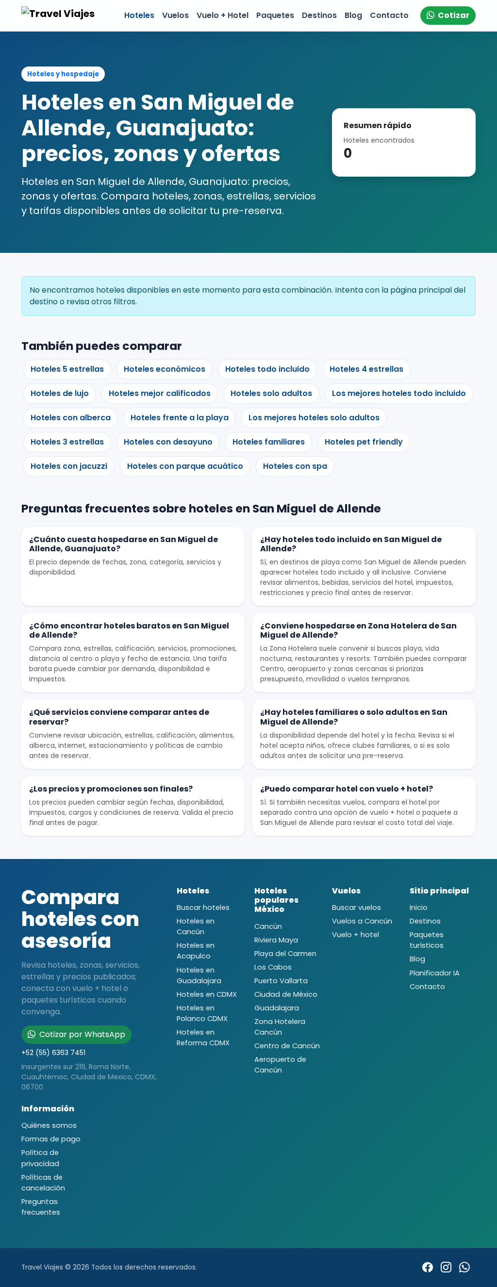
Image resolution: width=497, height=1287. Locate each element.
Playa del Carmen (285, 953)
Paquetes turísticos (427, 940)
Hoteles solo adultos (271, 393)
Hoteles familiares (268, 441)
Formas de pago (51, 1139)
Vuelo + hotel (355, 935)
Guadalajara (276, 1008)
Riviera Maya (276, 940)
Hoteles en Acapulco (196, 950)
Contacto (389, 15)
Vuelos (175, 15)
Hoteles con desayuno (168, 441)
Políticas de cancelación (43, 1182)
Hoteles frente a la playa (180, 417)
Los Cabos (273, 967)
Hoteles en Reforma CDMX (203, 1037)
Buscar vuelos (356, 907)
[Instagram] (446, 1267)
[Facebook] (427, 1267)
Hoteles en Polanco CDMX (202, 1013)
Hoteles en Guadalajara (199, 975)
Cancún (268, 926)
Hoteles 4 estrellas (366, 369)
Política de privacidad (40, 1158)
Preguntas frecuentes (40, 1207)
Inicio (419, 907)
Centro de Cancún (287, 1046)
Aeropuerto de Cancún (280, 1065)
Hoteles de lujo (60, 393)
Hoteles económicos (164, 369)
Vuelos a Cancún (362, 921)
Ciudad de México (285, 994)
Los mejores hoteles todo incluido (399, 393)
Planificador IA (435, 973)
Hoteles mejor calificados (160, 393)
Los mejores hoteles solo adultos (314, 417)
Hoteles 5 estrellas (67, 369)
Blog (353, 15)
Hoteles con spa (295, 466)
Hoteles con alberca (71, 417)
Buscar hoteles (203, 907)
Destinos (319, 15)
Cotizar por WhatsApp (81, 1034)
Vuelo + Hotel (222, 15)
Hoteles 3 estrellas (67, 441)
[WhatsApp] (464, 1267)
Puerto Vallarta (281, 981)
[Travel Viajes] (60, 15)
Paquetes (275, 15)
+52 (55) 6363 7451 (53, 1052)
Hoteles (139, 15)
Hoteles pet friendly (364, 441)
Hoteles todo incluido (267, 369)
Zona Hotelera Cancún (279, 1027)
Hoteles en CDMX (207, 994)
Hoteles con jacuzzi (69, 466)
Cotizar (452, 15)
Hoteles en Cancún (196, 926)
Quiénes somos (49, 1125)
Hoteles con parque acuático (185, 466)
